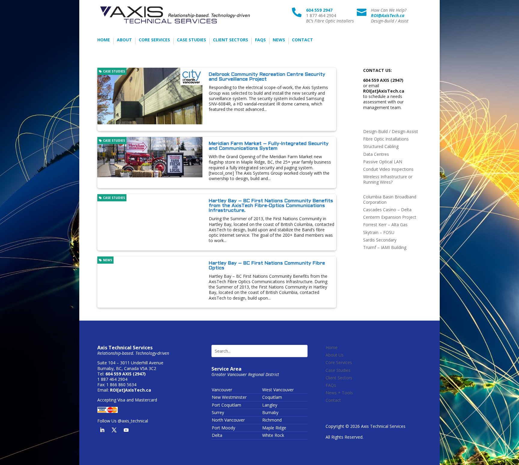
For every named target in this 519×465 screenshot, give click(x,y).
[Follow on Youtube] (126, 430)
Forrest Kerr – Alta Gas (385, 224)
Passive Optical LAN (382, 161)
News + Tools (339, 392)
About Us (335, 355)
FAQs (260, 40)
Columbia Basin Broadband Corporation (389, 199)
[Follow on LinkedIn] (102, 430)
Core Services (154, 40)
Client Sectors (230, 40)
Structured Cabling (381, 146)
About (124, 40)
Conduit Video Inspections (388, 169)
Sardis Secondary (379, 240)
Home (103, 40)
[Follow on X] (114, 430)
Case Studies (191, 40)
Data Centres (376, 154)
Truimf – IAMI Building (384, 247)
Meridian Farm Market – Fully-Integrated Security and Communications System (269, 146)
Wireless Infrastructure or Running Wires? (387, 179)
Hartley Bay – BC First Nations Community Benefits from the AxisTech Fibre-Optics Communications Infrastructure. (271, 206)
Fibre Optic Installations (386, 139)
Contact (302, 40)
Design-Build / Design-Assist (390, 131)
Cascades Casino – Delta (387, 209)
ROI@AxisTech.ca (387, 15)
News (279, 40)
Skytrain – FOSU (378, 232)
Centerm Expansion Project (389, 217)
